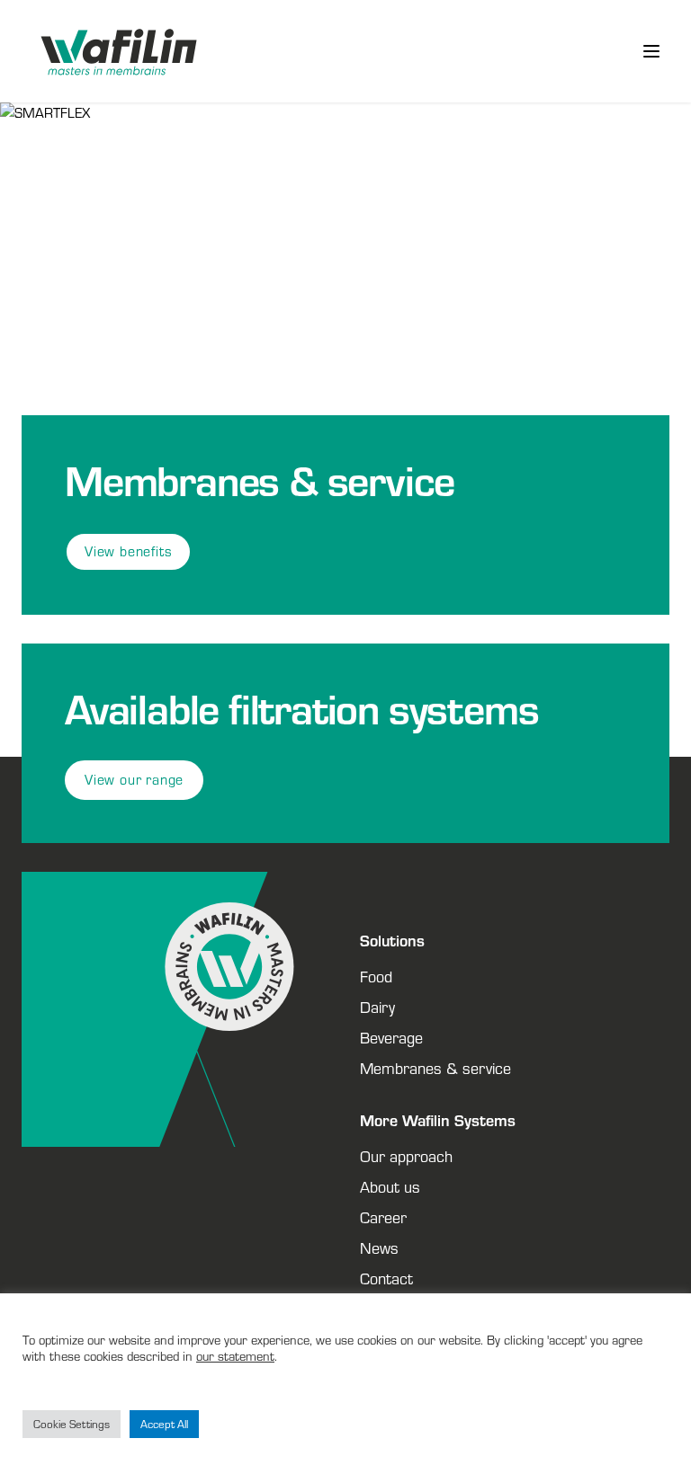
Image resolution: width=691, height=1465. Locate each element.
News (379, 1247)
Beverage (391, 1037)
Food (376, 976)
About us (390, 1186)
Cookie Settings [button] (71, 1424)
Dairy (377, 1006)
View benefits (128, 551)
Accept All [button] (164, 1424)
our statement (235, 1355)
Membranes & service (435, 1067)
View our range (134, 779)
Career (383, 1217)
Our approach (406, 1156)
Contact (386, 1278)
